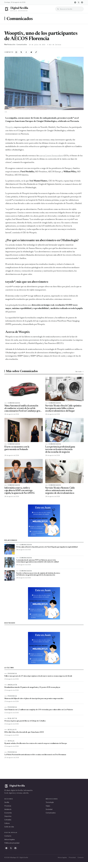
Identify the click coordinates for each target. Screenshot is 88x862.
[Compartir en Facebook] (26, 52)
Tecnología (50, 802)
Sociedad (49, 809)
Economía (8, 813)
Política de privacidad (11, 843)
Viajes (48, 806)
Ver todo (78, 371)
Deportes (7, 816)
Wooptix (9, 127)
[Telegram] (75, 2)
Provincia (7, 806)
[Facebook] (82, 2)
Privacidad (72, 857)
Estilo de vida (9, 827)
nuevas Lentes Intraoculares (51, 156)
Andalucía (7, 809)
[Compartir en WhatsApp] (16, 52)
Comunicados (20, 19)
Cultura (7, 823)
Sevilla (6, 802)
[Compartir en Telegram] (31, 52)
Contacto (7, 836)
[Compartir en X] (21, 52)
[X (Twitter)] (78, 2)
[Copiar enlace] (36, 52)
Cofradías (7, 820)
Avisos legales (9, 839)
